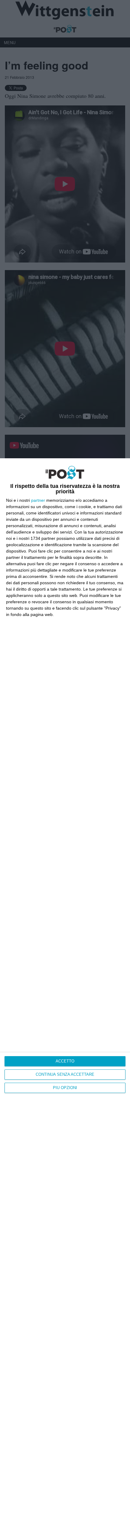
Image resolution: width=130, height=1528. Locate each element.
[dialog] (65, 993)
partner (38, 500)
